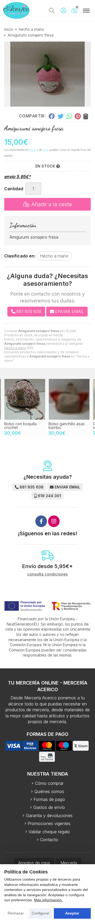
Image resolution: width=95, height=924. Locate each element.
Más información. (48, 900)
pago (46, 149)
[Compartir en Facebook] (52, 116)
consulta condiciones (47, 574)
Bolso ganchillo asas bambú (67, 426)
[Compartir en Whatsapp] (69, 116)
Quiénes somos (49, 791)
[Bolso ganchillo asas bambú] (69, 399)
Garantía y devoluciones (49, 815)
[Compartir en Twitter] (61, 116)
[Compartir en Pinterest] (77, 116)
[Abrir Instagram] (54, 521)
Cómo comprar (49, 783)
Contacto (49, 839)
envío (32, 149)
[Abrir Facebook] (41, 521)
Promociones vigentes (49, 823)
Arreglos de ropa (34, 863)
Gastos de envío (49, 807)
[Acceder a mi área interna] (63, 10)
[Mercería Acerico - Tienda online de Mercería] (16, 10)
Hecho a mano (15, 348)
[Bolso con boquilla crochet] (24, 399)
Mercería (68, 863)
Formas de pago (49, 799)
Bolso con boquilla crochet (20, 426)
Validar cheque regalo (49, 831)
